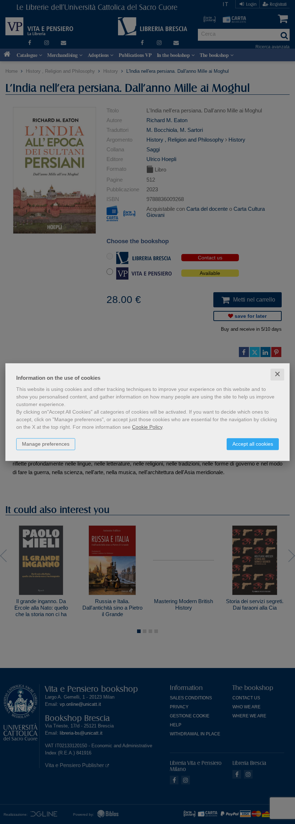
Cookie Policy (147, 427)
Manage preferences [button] (45, 444)
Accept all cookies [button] (252, 444)
